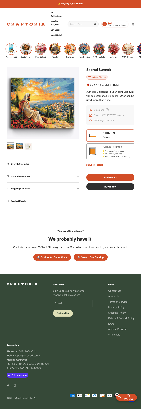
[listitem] (11, 50)
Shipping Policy (117, 312)
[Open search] (95, 24)
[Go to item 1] (10, 146)
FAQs (111, 323)
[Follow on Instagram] (15, 385)
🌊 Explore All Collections (52, 257)
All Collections (56, 14)
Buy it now (110, 186)
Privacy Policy (116, 307)
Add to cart (110, 177)
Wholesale (114, 334)
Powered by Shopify (28, 398)
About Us (113, 296)
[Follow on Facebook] (8, 385)
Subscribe (63, 313)
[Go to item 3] (28, 146)
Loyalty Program (55, 22)
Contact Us (114, 290)
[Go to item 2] (19, 146)
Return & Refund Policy (121, 318)
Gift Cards (55, 30)
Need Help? (56, 35)
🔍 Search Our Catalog (91, 257)
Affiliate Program (117, 329)
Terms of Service (118, 301)
